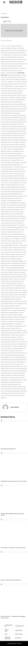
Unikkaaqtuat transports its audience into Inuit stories (14, 481)
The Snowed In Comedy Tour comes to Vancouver (13, 547)
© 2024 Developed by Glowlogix (14, 643)
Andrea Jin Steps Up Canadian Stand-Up (11, 580)
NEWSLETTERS (18, 630)
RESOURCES (18, 638)
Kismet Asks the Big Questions (8, 448)
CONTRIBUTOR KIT (19, 626)
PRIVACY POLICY (19, 634)
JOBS (6, 634)
